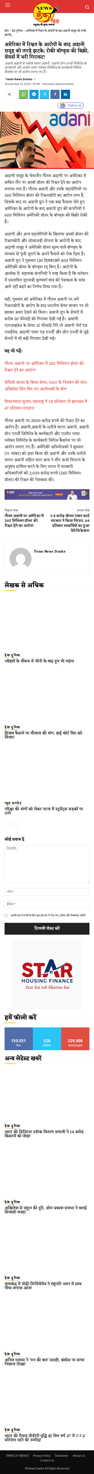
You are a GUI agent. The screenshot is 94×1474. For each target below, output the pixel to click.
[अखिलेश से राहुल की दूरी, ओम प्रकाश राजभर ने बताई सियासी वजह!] (47, 1170)
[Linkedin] (65, 94)
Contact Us (47, 1460)
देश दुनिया (17, 30)
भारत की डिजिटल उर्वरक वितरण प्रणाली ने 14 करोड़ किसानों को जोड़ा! (44, 1134)
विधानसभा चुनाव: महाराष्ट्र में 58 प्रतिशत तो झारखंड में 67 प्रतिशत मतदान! (46, 405)
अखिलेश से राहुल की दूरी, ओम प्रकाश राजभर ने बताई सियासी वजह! (46, 1210)
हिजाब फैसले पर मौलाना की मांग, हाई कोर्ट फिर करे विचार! (43, 735)
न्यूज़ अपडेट (13, 803)
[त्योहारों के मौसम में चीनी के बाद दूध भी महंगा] (47, 623)
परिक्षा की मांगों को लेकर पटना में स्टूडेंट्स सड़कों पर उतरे (44, 811)
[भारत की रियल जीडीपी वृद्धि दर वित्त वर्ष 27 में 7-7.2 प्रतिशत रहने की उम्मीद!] (47, 1398)
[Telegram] (34, 94)
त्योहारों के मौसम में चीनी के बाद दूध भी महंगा (39, 661)
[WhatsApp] (23, 94)
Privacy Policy (41, 1456)
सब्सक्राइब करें (75, 1029)
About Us (79, 1456)
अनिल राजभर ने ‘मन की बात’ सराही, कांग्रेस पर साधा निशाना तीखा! (44, 1362)
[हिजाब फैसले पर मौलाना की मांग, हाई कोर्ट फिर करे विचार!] (47, 695)
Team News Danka (18, 79)
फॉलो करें (47, 1029)
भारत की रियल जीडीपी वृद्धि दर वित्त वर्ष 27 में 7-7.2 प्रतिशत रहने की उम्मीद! (45, 1438)
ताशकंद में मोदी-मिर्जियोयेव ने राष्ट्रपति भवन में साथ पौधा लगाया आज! (43, 1286)
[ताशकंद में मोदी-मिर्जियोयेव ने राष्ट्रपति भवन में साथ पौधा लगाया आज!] (47, 1246)
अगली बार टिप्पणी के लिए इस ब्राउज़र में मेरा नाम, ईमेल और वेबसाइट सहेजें (47, 915)
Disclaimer (61, 1456)
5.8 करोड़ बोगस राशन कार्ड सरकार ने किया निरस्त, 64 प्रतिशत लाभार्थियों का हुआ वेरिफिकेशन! (69, 523)
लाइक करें (18, 1029)
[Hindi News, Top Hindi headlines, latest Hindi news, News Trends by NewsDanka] (46, 14)
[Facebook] (55, 94)
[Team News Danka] (20, 559)
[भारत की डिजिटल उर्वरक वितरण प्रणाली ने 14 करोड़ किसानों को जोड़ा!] (47, 1094)
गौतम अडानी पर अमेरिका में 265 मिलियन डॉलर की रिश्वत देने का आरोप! (44, 367)
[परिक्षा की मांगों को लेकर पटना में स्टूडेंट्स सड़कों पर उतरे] (47, 771)
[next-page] (15, 824)
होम (7, 30)
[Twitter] (44, 94)
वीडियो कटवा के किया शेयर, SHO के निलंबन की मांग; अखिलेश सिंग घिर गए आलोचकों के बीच (46, 386)
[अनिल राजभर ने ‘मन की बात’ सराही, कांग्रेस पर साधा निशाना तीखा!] (47, 1322)
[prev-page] (7, 824)
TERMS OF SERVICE (17, 1456)
